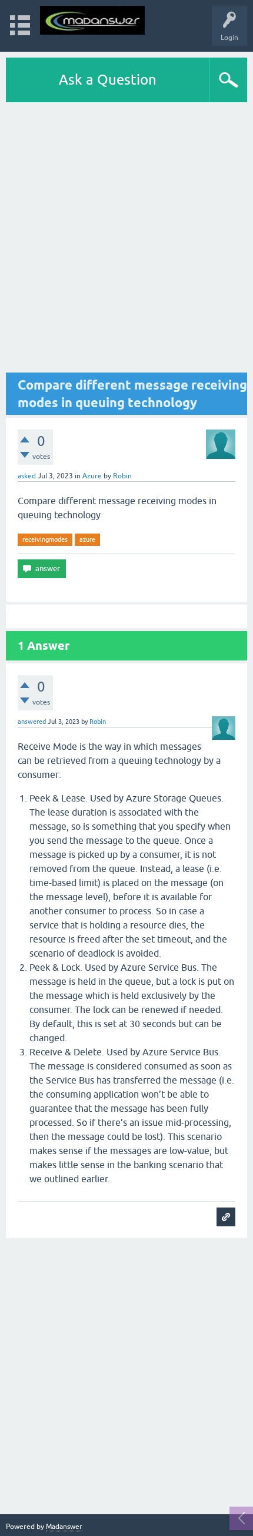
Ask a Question (108, 80)
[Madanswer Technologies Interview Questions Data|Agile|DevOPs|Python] (92, 20)
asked (27, 476)
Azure (92, 476)
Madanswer (64, 1526)
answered (32, 721)
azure (87, 539)
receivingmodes (45, 539)
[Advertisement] (126, 237)
